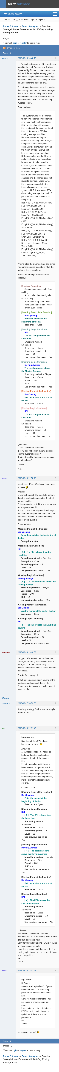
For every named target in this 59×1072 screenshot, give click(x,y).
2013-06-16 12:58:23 (27, 478)
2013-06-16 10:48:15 (27, 58)
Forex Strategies (30, 26)
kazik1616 (6, 703)
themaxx (5, 58)
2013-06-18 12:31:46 (27, 728)
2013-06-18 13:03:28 (27, 970)
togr (3, 728)
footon (4, 478)
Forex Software (13, 13)
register (23, 43)
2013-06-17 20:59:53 (27, 703)
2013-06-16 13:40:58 (27, 652)
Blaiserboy (6, 652)
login (15, 43)
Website (5, 698)
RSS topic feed (13, 48)
